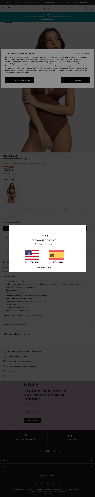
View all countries (44, 267)
